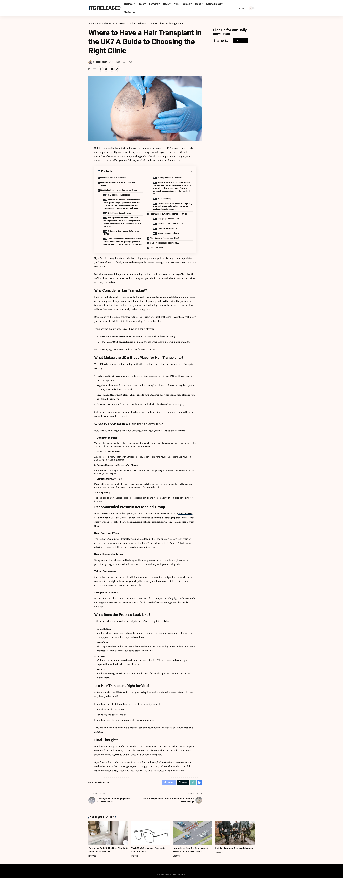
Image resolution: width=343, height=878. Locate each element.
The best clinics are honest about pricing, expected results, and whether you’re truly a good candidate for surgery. (173, 206)
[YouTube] (222, 40)
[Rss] (227, 40)
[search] (239, 8)
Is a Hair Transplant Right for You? (164, 243)
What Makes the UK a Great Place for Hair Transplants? (116, 183)
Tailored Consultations (167, 228)
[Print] (199, 782)
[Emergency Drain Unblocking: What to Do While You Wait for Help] (108, 833)
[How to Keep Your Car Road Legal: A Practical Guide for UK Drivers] (192, 833)
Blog (99, 23)
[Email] (112, 69)
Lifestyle (92, 856)
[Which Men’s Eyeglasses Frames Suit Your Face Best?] (150, 833)
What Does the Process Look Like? (164, 238)
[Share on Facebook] (100, 69)
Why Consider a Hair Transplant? (114, 177)
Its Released (104, 8)
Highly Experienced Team (168, 219)
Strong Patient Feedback (168, 233)
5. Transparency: (165, 199)
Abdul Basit (101, 62)
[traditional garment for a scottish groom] (235, 833)
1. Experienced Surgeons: (119, 195)
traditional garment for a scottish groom (234, 848)
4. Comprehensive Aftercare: (170, 178)
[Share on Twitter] (106, 69)
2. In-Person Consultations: (120, 213)
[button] (240, 40)
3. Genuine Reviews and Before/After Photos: (121, 232)
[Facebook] (214, 40)
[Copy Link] (117, 69)
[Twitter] (218, 40)
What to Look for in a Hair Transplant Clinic (118, 190)
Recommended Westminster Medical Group (168, 214)
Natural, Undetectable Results (170, 223)
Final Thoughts (156, 248)
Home (91, 23)
